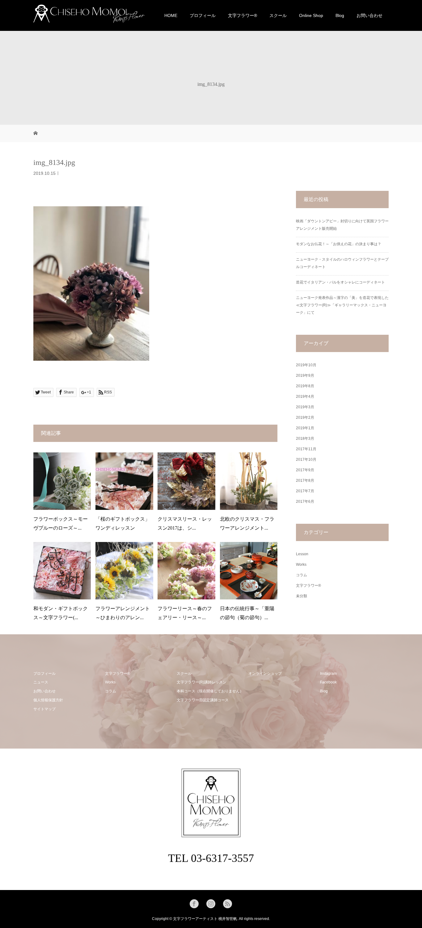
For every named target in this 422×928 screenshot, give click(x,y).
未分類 (301, 596)
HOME (170, 15)
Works (301, 564)
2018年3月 (305, 438)
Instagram (328, 673)
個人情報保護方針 (48, 700)
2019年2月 (305, 417)
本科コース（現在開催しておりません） (210, 691)
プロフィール (203, 15)
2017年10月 (306, 459)
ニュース (40, 682)
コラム (301, 575)
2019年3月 (305, 407)
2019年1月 (305, 428)
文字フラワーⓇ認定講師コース (203, 700)
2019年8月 (305, 386)
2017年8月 (305, 480)
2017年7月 (305, 491)
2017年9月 (305, 470)
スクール (278, 15)
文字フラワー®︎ (242, 15)
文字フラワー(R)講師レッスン (201, 682)
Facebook (328, 682)
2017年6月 (305, 501)
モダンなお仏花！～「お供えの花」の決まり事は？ (338, 244)
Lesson (302, 554)
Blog (339, 15)
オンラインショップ (265, 673)
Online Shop (311, 15)
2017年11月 (306, 449)
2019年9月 (305, 375)
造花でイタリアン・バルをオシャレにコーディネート (340, 282)
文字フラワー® (308, 585)
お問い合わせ (369, 15)
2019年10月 (306, 365)
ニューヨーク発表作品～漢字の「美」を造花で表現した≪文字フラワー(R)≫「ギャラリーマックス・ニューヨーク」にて (342, 305)
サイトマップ (44, 709)
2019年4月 (305, 396)
